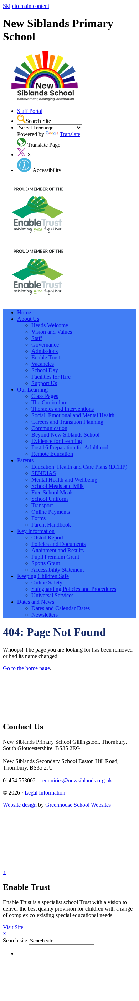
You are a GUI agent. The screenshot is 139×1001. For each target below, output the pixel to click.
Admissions (44, 351)
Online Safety (46, 582)
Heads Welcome (49, 325)
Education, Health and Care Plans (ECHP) (79, 467)
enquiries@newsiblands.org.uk (77, 780)
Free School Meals (52, 492)
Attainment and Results (57, 550)
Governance (45, 345)
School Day (44, 370)
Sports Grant (45, 563)
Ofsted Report (47, 537)
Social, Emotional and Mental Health (72, 415)
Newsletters (44, 615)
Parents (25, 460)
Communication (49, 428)
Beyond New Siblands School (65, 435)
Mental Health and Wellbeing (64, 480)
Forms (38, 518)
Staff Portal (29, 111)
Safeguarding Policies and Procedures (73, 589)
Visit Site (13, 927)
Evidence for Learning (56, 441)
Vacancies (42, 364)
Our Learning (32, 390)
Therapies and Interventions (62, 409)
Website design (20, 805)
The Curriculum (49, 402)
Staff (36, 338)
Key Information (36, 531)
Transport (42, 505)
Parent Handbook (51, 525)
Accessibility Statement (57, 570)
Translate (70, 134)
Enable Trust (45, 357)
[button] (21, 118)
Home (24, 312)
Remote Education (52, 454)
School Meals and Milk (57, 486)
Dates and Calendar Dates (60, 608)
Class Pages (44, 396)
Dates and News (35, 602)
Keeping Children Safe (43, 576)
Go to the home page (26, 668)
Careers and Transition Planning (67, 422)
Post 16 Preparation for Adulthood (69, 447)
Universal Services (52, 595)
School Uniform (49, 499)
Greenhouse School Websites (78, 805)
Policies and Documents (58, 544)
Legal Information (45, 793)
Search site (15, 940)
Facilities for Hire (51, 377)
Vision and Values (51, 332)
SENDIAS (43, 473)
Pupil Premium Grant (55, 557)
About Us (28, 319)
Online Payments (50, 512)
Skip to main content (26, 6)
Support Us (44, 383)
